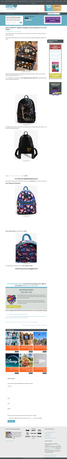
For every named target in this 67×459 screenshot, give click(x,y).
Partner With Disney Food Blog (50, 438)
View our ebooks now (9, 440)
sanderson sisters (21, 317)
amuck (11, 316)
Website (9, 408)
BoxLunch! (21, 75)
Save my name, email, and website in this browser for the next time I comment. (22, 415)
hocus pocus (34, 316)
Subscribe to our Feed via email (50, 456)
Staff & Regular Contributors (50, 432)
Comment (10, 386)
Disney (30, 316)
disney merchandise (13, 314)
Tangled (26, 317)
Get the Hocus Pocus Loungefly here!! (26, 269)
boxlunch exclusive (19, 316)
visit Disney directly (53, 449)
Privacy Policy (47, 435)
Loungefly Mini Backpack (43, 181)
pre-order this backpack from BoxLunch (16, 175)
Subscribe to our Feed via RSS (50, 455)
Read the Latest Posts (10, 13)
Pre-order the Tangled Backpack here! (26, 179)
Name (9, 398)
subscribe (32, 418)
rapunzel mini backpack (13, 317)
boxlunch (14, 316)
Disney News (19, 314)
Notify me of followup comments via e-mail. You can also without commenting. (25, 418)
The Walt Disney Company (49, 448)
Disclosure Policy (48, 433)
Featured (23, 314)
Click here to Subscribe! (30, 285)
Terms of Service (48, 436)
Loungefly (38, 316)
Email (9, 403)
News (26, 314)
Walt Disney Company (54, 445)
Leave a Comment (18, 31)
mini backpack (43, 316)
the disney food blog (9, 3)
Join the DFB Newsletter (15, 284)
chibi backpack (26, 316)
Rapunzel (7, 317)
